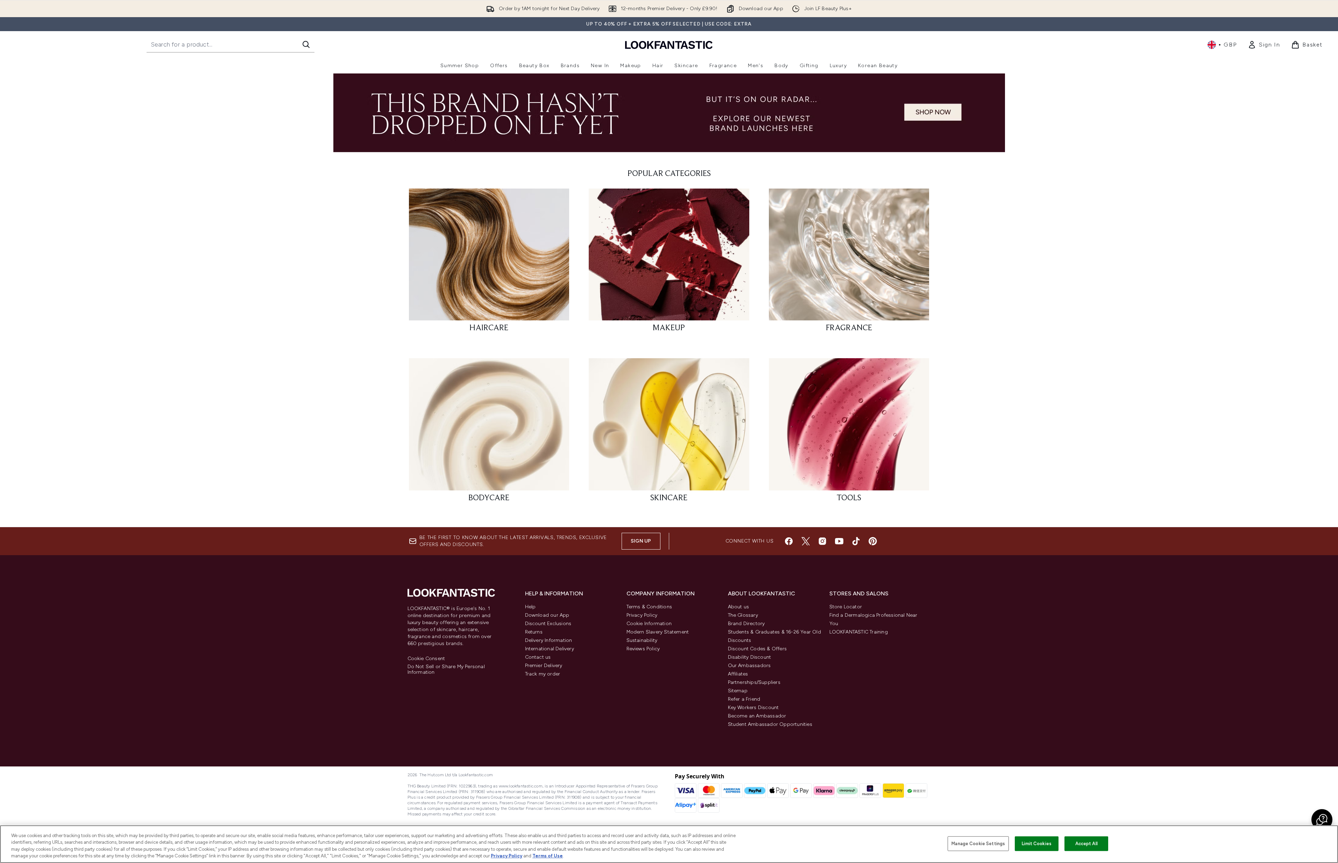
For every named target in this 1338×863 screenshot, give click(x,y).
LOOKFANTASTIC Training (858, 632)
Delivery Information (548, 640)
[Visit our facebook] (788, 541)
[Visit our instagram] (822, 541)
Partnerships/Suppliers (754, 682)
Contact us (538, 657)
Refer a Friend (744, 699)
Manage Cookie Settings (978, 843)
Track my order (542, 674)
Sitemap (738, 691)
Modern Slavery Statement (657, 632)
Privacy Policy (642, 615)
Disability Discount (749, 657)
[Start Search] (306, 44)
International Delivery (549, 649)
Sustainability (642, 640)
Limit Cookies (1037, 843)
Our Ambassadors (749, 666)
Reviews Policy (643, 649)
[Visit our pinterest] (872, 541)
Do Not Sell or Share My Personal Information (446, 669)
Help (530, 607)
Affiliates (738, 674)
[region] (669, 844)
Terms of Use (547, 855)
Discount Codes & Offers (757, 649)
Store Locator (845, 607)
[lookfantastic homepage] (669, 44)
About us (738, 607)
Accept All (1086, 843)
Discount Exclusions (548, 624)
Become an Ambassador (757, 716)
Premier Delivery (543, 666)
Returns (534, 632)
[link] (1264, 45)
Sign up (641, 541)
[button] (1321, 819)
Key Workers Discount (753, 707)
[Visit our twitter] (805, 541)
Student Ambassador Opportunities (770, 724)
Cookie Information (649, 624)
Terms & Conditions (649, 607)
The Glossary (743, 615)
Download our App (547, 615)
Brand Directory (746, 624)
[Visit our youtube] (839, 541)
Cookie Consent (426, 659)
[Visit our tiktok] (856, 541)
